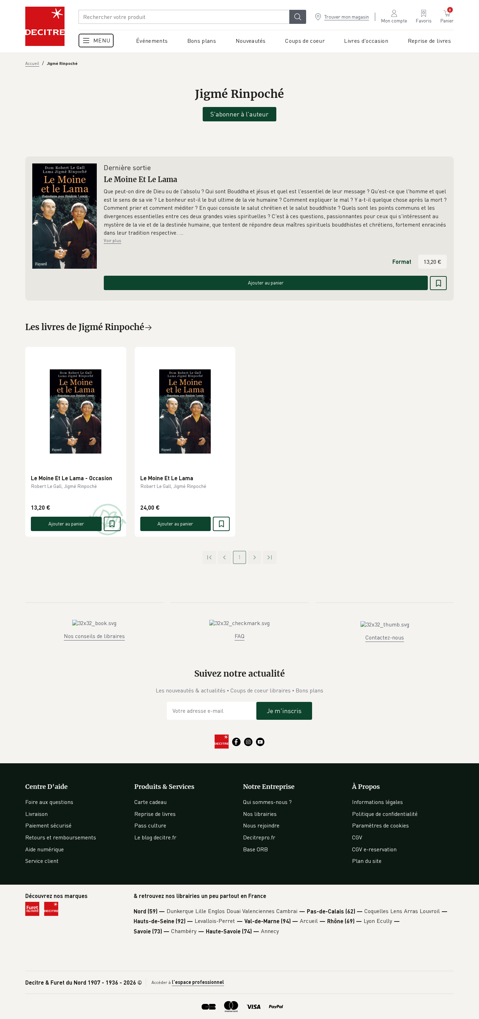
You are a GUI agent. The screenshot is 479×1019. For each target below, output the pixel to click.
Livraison (36, 813)
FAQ (239, 635)
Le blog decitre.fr (155, 837)
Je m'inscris (284, 711)
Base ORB (255, 849)
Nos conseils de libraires (94, 635)
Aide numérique (44, 849)
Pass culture (150, 825)
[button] (275, 212)
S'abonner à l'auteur (239, 114)
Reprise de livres (155, 813)
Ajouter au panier (266, 283)
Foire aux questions (49, 801)
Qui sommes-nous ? (267, 801)
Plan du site (367, 860)
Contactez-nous (384, 637)
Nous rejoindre (261, 825)
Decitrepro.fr (259, 837)
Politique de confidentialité (385, 813)
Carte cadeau (150, 801)
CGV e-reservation (374, 849)
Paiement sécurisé (48, 825)
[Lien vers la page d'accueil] (45, 26)
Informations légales (377, 801)
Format (401, 261)
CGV (357, 837)
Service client (42, 860)
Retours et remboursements (60, 837)
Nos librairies (260, 813)
